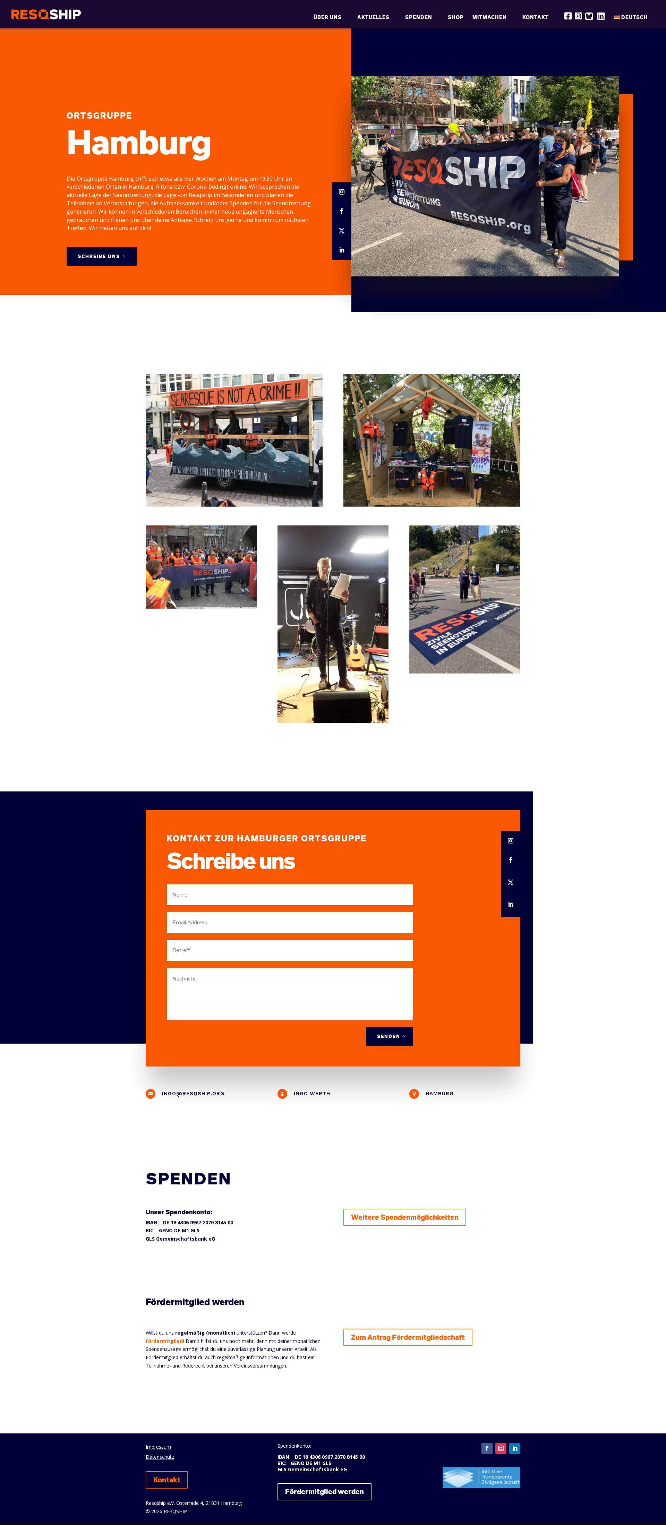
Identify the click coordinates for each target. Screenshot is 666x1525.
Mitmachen (489, 17)
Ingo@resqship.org (193, 1093)
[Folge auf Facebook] (341, 211)
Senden (388, 1036)
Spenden (418, 17)
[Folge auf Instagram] (341, 192)
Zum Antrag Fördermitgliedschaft (408, 1337)
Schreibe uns (99, 256)
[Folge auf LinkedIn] (341, 250)
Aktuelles (373, 17)
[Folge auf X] (341, 231)
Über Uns (328, 17)
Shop (456, 17)
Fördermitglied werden (324, 1491)
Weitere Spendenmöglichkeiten (405, 1217)
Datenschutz (160, 1457)
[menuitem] (634, 21)
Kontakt (535, 17)
